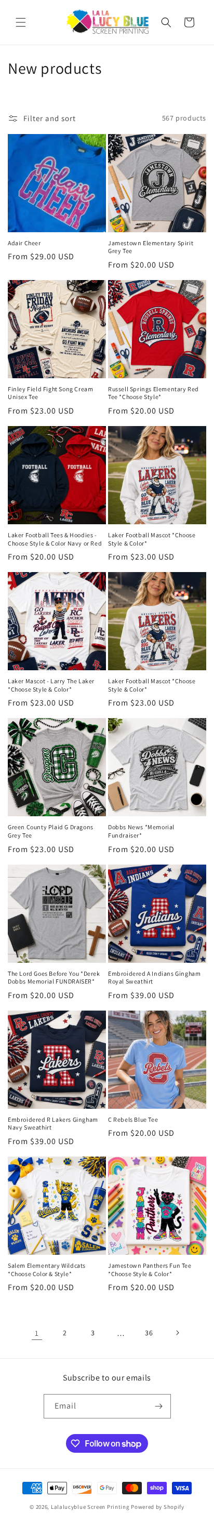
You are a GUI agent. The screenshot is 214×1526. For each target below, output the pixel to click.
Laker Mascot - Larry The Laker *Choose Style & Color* (51, 685)
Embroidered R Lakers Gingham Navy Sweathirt (53, 1124)
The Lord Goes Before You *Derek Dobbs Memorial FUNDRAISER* (54, 978)
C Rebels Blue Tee (133, 1119)
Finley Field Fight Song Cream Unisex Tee (50, 393)
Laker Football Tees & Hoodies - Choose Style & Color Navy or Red (55, 539)
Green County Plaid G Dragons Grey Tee (50, 831)
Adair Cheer (24, 243)
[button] (20, 22)
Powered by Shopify (157, 1506)
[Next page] (177, 1332)
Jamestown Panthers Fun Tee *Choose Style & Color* (150, 1270)
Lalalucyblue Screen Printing (90, 1506)
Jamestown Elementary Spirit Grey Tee (150, 247)
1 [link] (37, 1333)
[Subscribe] (159, 1406)
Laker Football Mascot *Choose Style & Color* (151, 539)
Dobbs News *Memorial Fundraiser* (141, 831)
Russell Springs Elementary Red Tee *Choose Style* (153, 393)
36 (149, 1332)
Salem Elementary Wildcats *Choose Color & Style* (47, 1270)
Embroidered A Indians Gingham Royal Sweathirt (154, 978)
